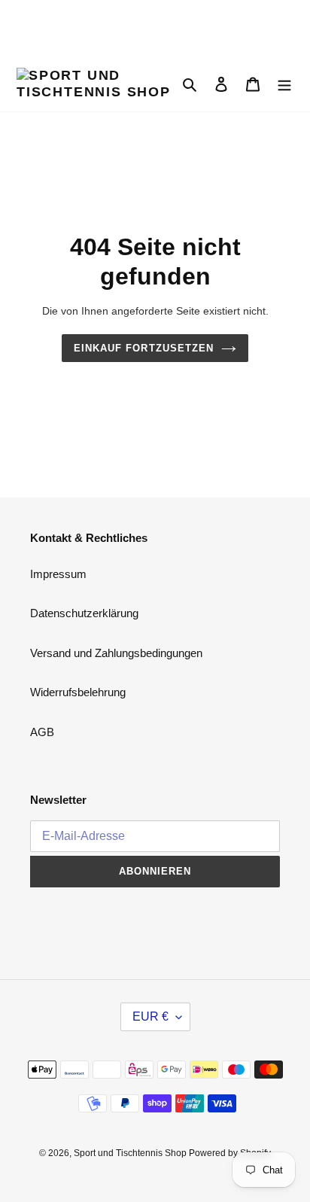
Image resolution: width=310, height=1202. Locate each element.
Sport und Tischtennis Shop (131, 1153)
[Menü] (284, 84)
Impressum (58, 574)
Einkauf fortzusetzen (144, 348)
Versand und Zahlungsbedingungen (116, 653)
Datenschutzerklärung (84, 613)
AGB (42, 732)
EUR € (150, 1016)
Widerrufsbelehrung (78, 692)
